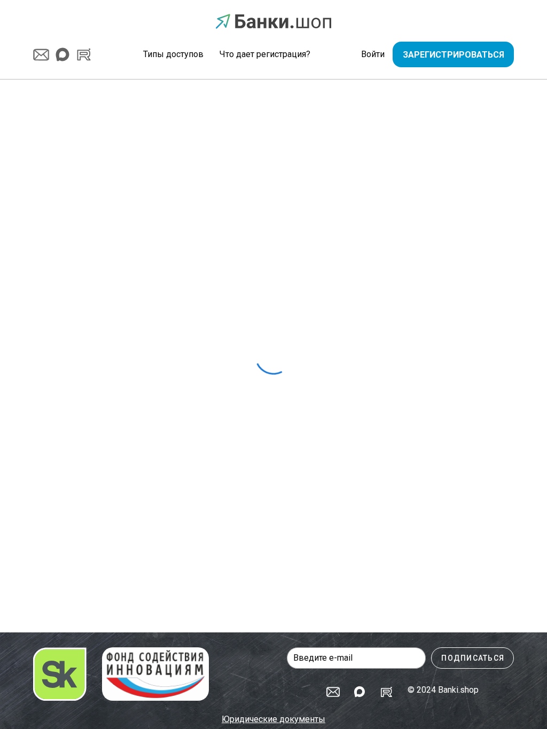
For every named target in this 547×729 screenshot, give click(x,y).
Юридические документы (273, 719)
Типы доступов (173, 54)
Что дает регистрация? (265, 54)
